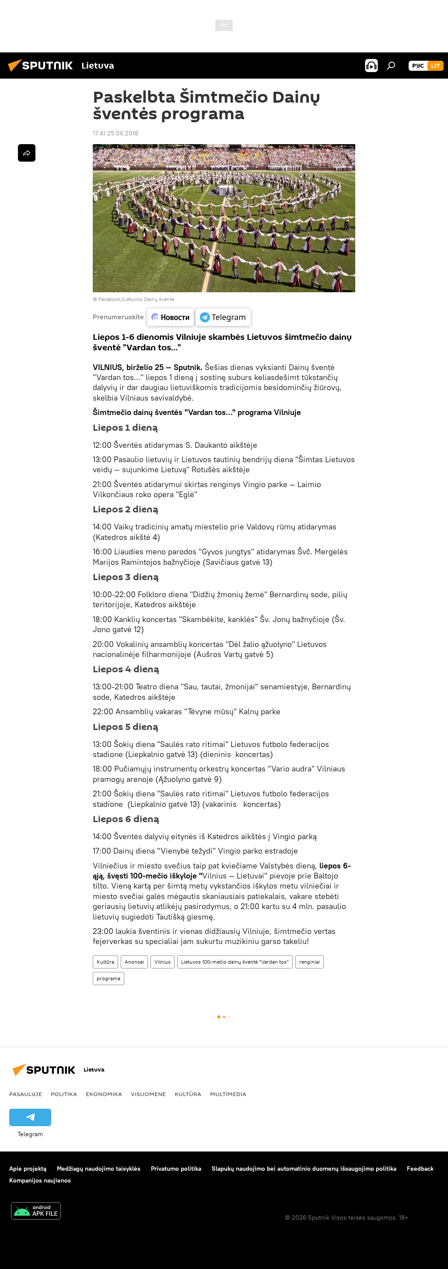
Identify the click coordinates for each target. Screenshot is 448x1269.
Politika (64, 1094)
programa (108, 978)
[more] (26, 153)
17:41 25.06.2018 (115, 133)
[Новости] (170, 317)
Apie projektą (27, 1168)
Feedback (420, 1168)
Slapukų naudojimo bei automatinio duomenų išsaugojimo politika (304, 1168)
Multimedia (228, 1094)
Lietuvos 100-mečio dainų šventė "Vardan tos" (235, 961)
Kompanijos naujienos (40, 1180)
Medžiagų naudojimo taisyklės (98, 1168)
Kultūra (105, 961)
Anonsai (134, 961)
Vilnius (162, 961)
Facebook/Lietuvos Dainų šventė (136, 299)
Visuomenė (148, 1094)
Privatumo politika (176, 1168)
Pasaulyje (25, 1094)
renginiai (309, 961)
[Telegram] (223, 317)
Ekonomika (104, 1094)
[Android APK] (36, 1212)
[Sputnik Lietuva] (42, 73)
